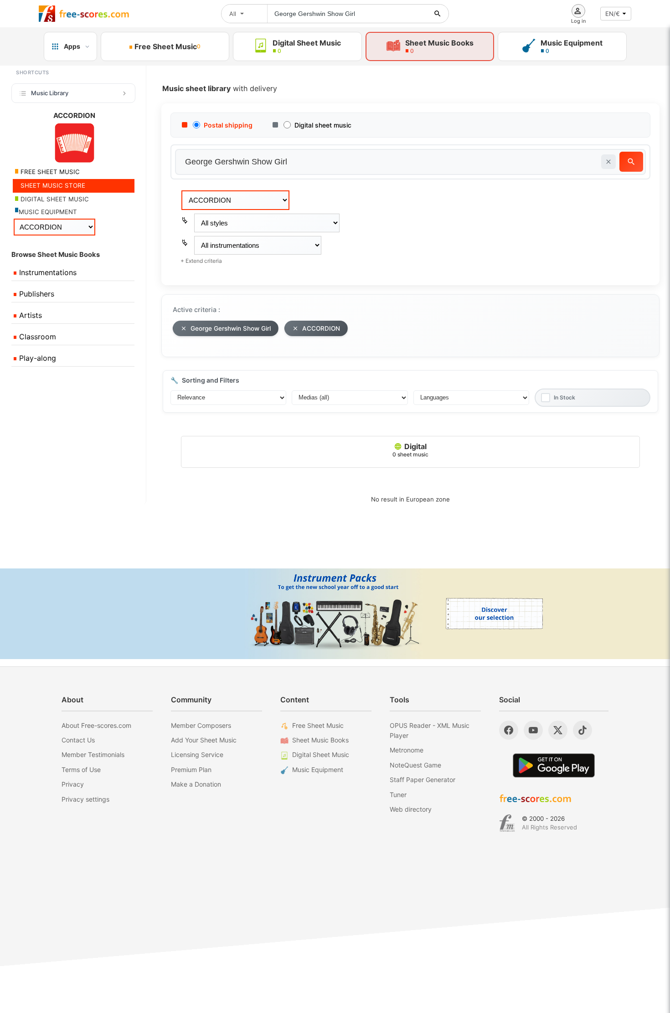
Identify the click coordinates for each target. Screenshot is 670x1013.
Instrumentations (47, 272)
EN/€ (612, 13)
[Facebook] (508, 730)
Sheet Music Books (320, 740)
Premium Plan (191, 769)
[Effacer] (608, 161)
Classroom (36, 336)
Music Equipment (317, 769)
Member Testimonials (93, 754)
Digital (410, 450)
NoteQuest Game (415, 765)
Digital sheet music (322, 125)
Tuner (398, 794)
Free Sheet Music (318, 725)
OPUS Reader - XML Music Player (429, 730)
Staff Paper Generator (422, 779)
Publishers (35, 293)
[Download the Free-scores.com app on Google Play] (554, 765)
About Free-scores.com (96, 725)
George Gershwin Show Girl (231, 328)
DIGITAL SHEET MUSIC (54, 199)
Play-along (36, 358)
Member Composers (201, 725)
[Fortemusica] (507, 823)
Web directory (411, 809)
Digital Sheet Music (320, 754)
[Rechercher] (437, 14)
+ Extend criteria (201, 260)
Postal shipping (228, 125)
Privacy (73, 784)
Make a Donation (196, 784)
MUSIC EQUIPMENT (48, 211)
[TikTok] (582, 730)
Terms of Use (81, 769)
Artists (29, 315)
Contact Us (78, 740)
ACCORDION (321, 328)
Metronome (406, 750)
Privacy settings (85, 799)
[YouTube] (533, 730)
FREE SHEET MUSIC (49, 171)
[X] (557, 730)
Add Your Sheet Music (204, 740)
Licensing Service (197, 754)
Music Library (49, 93)
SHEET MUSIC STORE (52, 185)
